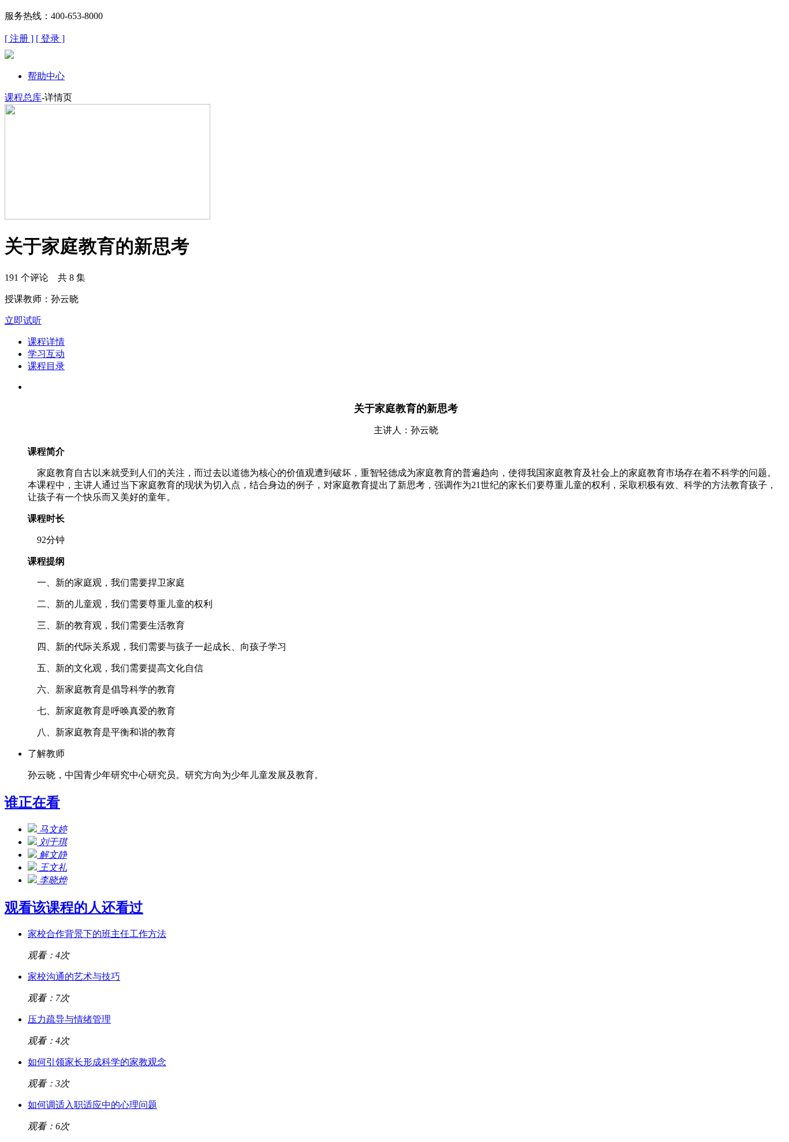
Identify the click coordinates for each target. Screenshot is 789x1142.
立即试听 (23, 320)
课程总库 (23, 97)
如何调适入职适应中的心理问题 (92, 1105)
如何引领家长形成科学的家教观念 (97, 1062)
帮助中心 (46, 76)
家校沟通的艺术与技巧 (74, 976)
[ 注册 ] (19, 38)
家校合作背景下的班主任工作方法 (97, 934)
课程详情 (46, 342)
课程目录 (46, 366)
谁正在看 (32, 802)
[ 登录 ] (50, 38)
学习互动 (46, 354)
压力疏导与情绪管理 (69, 1019)
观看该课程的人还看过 (74, 907)
